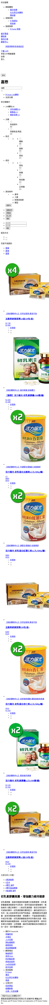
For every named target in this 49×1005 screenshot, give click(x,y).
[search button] (2, 90)
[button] (24, 15)
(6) (15, 109)
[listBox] (24, 232)
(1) (14, 112)
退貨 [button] (14, 46)
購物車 (3, 36)
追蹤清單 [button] (9, 46)
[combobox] (24, 83)
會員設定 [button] (20, 46)
